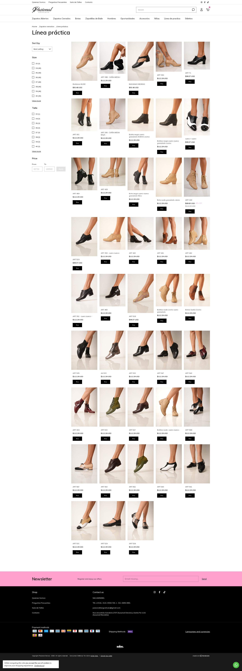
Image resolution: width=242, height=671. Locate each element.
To (45, 164)
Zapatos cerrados (46, 26)
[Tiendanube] (201, 656)
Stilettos (189, 18)
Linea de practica (172, 18)
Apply (61, 169)
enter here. (94, 656)
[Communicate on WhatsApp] (236, 665)
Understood (39, 666)
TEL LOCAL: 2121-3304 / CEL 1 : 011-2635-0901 (111, 603)
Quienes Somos (38, 2)
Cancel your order (106, 656)
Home (34, 26)
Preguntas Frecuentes (58, 2)
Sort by (36, 43)
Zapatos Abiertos (40, 18)
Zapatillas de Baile (94, 18)
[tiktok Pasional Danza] (208, 2)
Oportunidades (128, 18)
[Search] (193, 9)
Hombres (111, 18)
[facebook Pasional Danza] (205, 2)
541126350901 (98, 598)
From (34, 164)
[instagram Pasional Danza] (202, 2)
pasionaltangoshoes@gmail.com (106, 608)
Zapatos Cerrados (61, 18)
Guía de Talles (76, 2)
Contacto (88, 2)
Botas (78, 18)
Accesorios (144, 18)
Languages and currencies (198, 631)
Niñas (157, 18)
